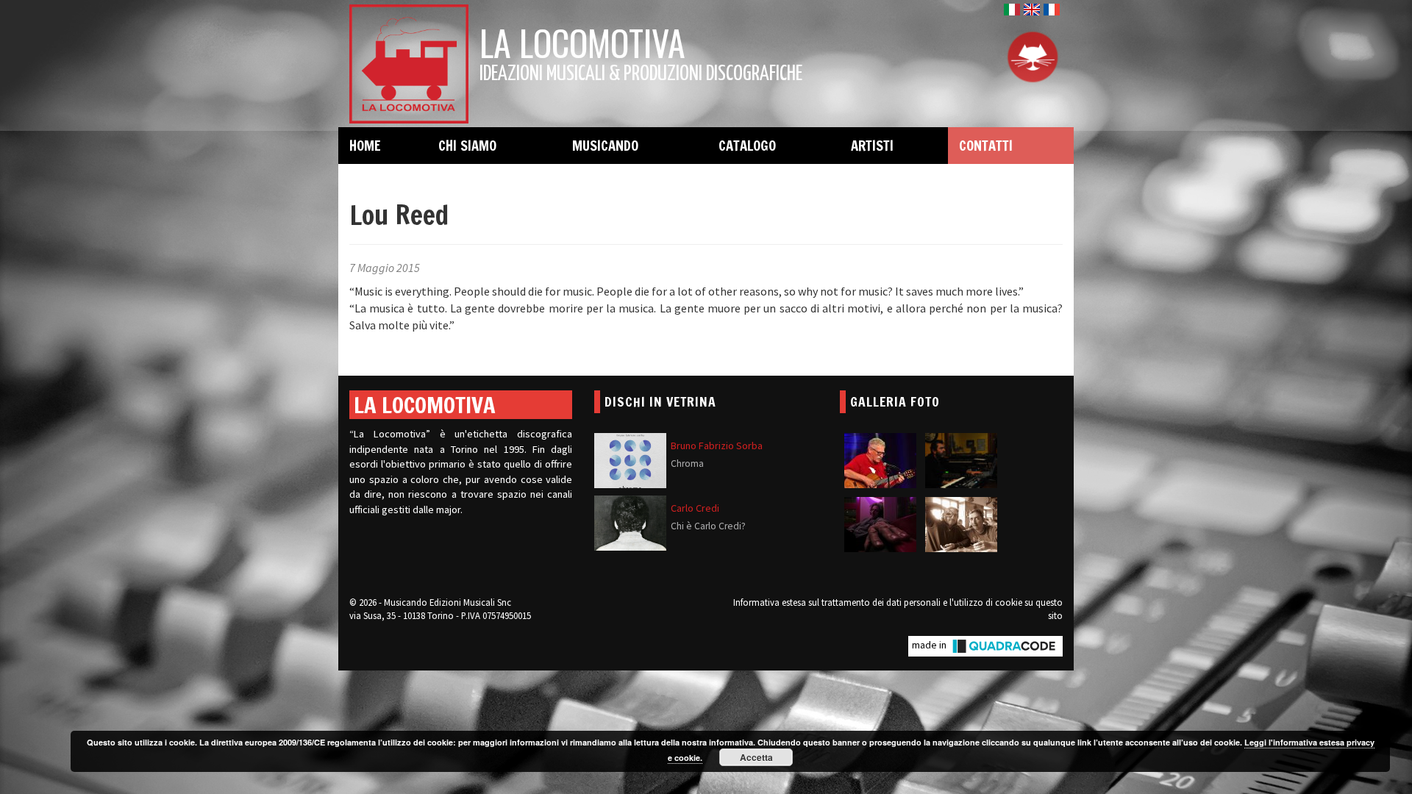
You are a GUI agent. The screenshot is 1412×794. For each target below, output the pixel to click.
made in (930, 644)
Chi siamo (467, 145)
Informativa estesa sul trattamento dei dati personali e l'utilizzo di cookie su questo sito (898, 608)
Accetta (756, 757)
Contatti (986, 145)
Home (365, 145)
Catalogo (747, 145)
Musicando (605, 145)
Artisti (872, 145)
